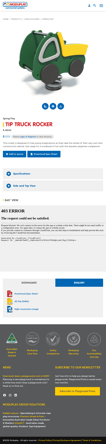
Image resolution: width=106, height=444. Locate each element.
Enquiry (79, 282)
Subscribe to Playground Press (77, 391)
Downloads (29, 282)
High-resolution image (26, 309)
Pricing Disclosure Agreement (67, 440)
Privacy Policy (45, 440)
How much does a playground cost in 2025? (26, 376)
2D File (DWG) (21, 301)
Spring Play (9, 118)
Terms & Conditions (92, 440)
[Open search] (93, 5)
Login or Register (28, 137)
